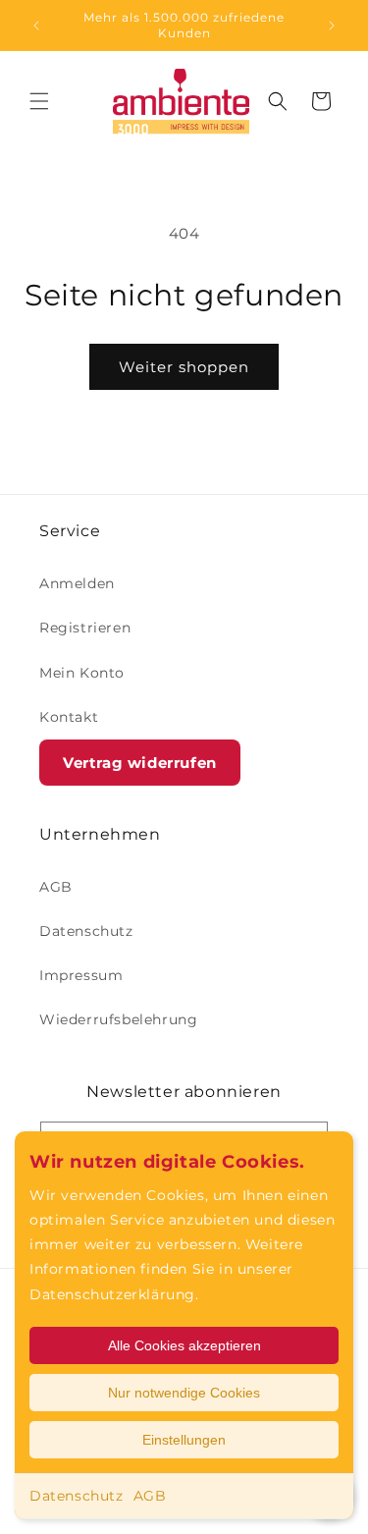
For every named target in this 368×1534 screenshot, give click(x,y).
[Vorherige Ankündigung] (36, 25)
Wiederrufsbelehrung (118, 1019)
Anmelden (77, 583)
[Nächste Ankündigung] (331, 25)
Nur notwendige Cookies (184, 1392)
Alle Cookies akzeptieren (184, 1345)
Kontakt (68, 717)
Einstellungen (184, 1440)
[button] (39, 101)
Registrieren (85, 627)
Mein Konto (82, 673)
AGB (150, 1496)
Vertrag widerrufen (140, 762)
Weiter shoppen (184, 366)
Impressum (81, 975)
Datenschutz (76, 1496)
